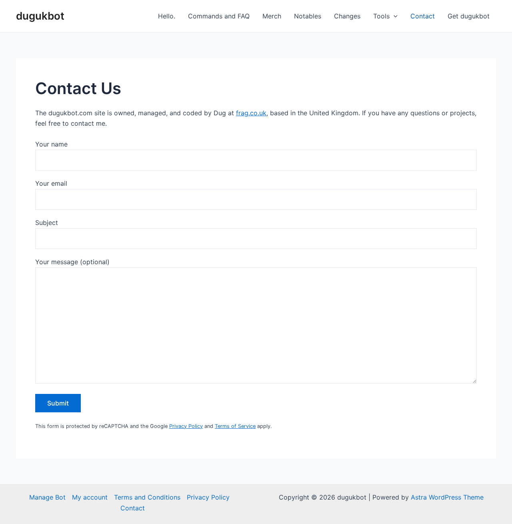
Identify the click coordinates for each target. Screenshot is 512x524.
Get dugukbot (469, 16)
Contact (422, 16)
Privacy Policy (186, 426)
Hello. (166, 16)
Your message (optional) (72, 262)
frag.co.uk (251, 113)
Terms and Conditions (147, 497)
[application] (394, 16)
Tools (381, 16)
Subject (46, 223)
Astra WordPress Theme (447, 497)
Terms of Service (235, 426)
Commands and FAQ (219, 16)
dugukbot (40, 16)
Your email (51, 183)
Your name (51, 144)
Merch (271, 16)
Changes (347, 16)
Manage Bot (47, 497)
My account (90, 497)
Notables (307, 16)
